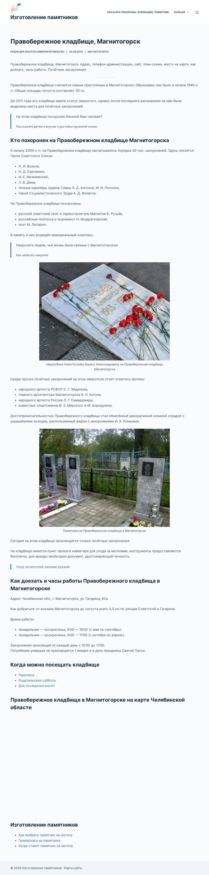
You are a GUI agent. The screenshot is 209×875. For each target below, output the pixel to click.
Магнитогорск (98, 51)
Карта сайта (73, 868)
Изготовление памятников (44, 17)
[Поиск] (197, 12)
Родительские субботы (37, 680)
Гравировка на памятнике (39, 840)
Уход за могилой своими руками (43, 567)
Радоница (26, 675)
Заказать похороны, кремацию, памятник (138, 12)
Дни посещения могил (37, 686)
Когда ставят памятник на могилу (46, 846)
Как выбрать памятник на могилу (45, 835)
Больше (179, 12)
